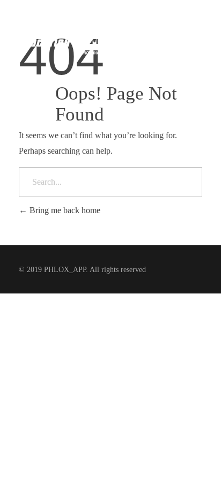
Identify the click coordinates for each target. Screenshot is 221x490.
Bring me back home (63, 210)
